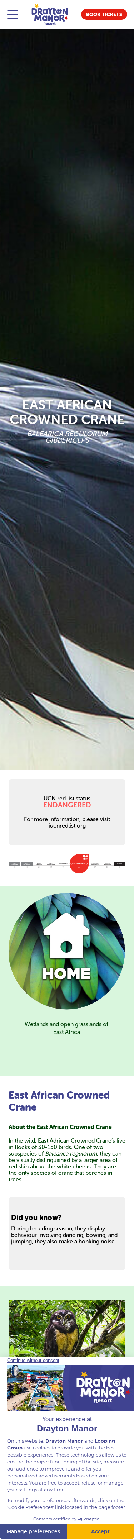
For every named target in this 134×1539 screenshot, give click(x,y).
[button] (104, 14)
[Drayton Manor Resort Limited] (50, 14)
